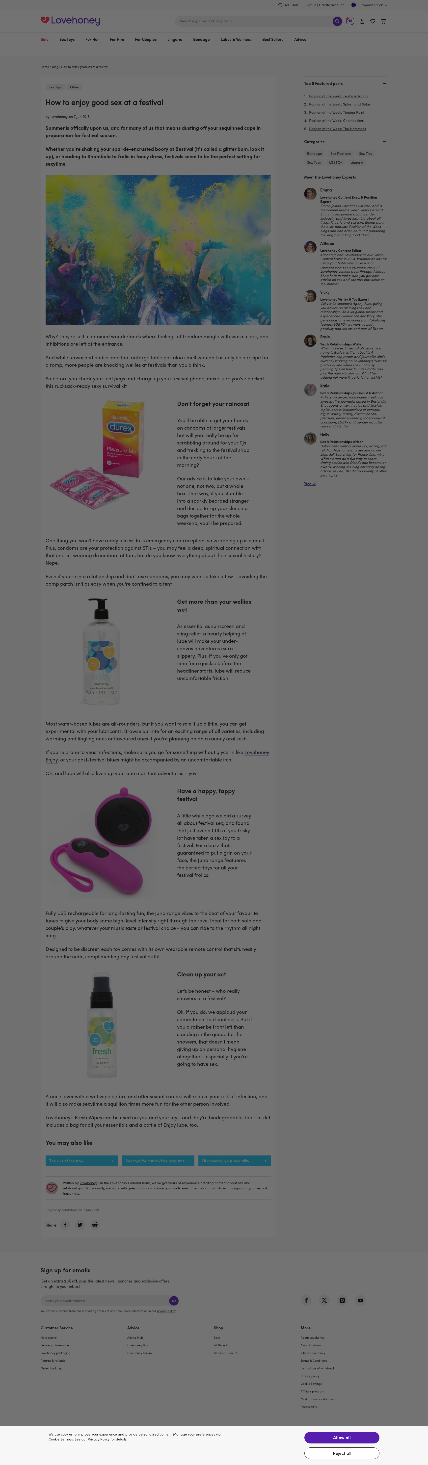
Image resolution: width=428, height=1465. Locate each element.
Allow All (342, 1437)
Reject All (342, 1453)
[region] (214, 1445)
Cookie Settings (61, 1439)
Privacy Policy (98, 1439)
